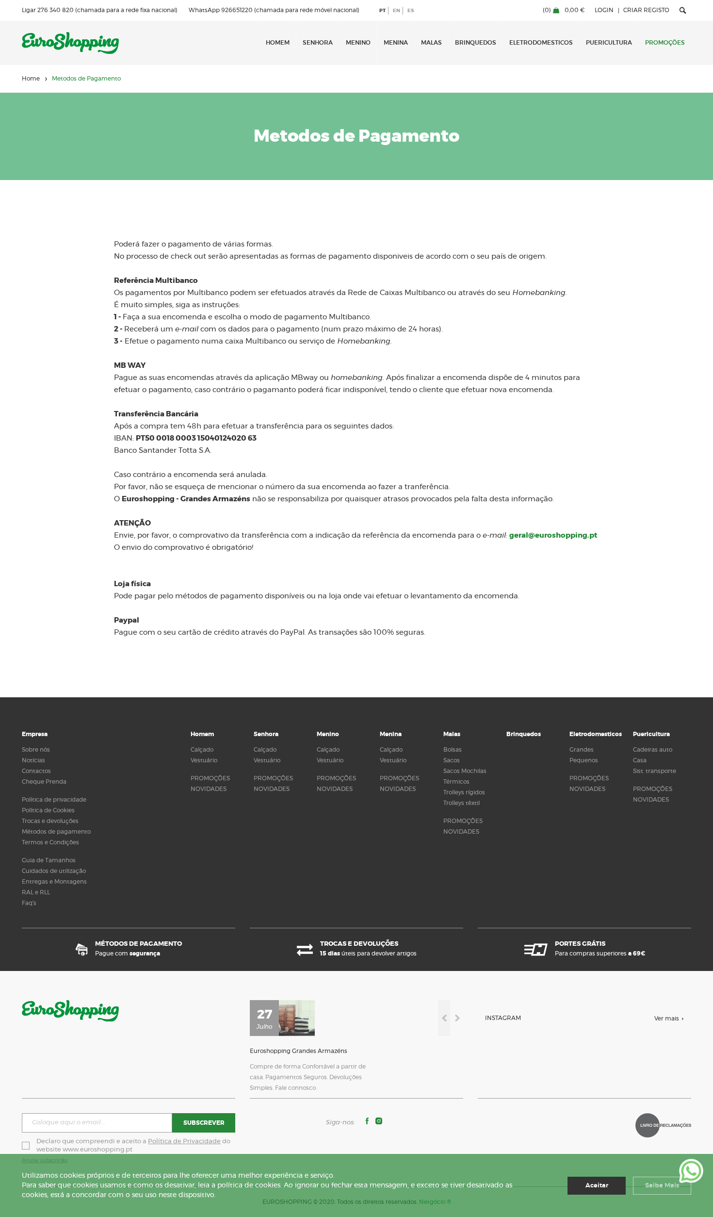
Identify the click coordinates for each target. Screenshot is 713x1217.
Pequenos (583, 760)
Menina (396, 43)
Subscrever (204, 1123)
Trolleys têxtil (461, 803)
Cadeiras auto (652, 750)
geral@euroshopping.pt (553, 535)
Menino (358, 43)
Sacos (451, 760)
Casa (640, 760)
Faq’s (29, 903)
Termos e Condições (50, 842)
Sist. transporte (654, 771)
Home (31, 79)
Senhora (318, 43)
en (396, 10)
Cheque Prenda (44, 782)
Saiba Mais (662, 1186)
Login (604, 10)
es (410, 10)
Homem (278, 43)
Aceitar (596, 1186)
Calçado (202, 750)
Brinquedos (475, 43)
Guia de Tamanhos (49, 860)
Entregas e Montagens (54, 882)
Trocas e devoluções (50, 821)
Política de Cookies (48, 810)
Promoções (665, 43)
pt (382, 10)
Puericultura (609, 43)
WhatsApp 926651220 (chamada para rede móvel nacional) (274, 10)
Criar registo (646, 10)
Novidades (209, 789)
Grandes (581, 750)
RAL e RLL (36, 892)
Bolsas (452, 750)
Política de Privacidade (184, 1141)
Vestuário (204, 760)
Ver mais (666, 1018)
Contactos (36, 771)
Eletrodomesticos (541, 43)
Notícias (33, 760)
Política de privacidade (54, 800)
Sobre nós (36, 750)
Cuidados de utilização (54, 871)
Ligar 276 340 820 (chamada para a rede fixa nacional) (100, 10)
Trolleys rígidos (464, 792)
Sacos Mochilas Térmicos (464, 776)
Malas (431, 43)
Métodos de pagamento (56, 832)
